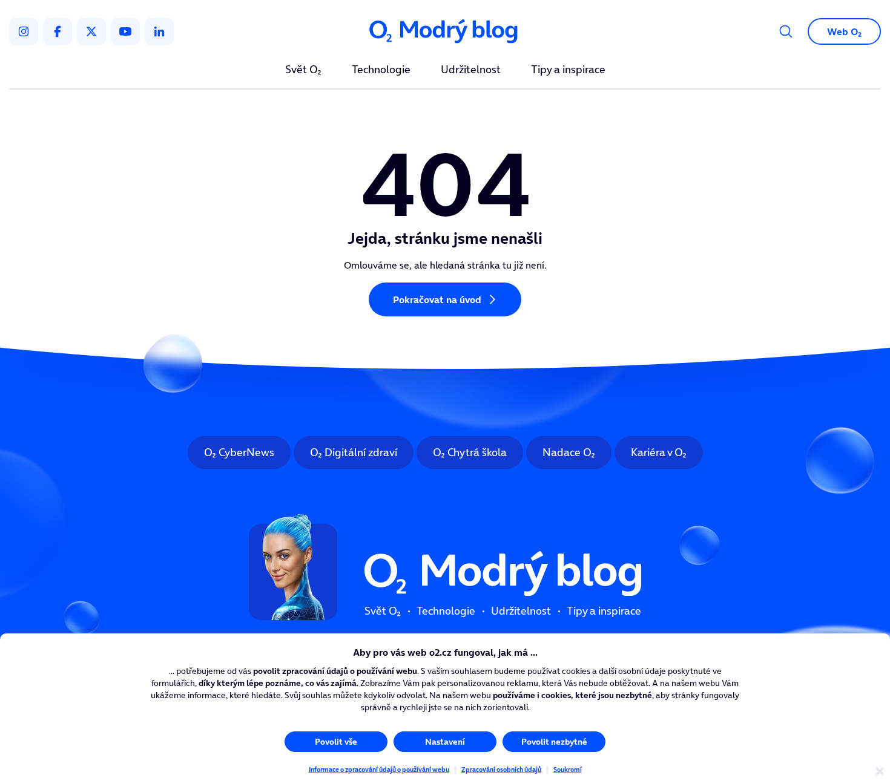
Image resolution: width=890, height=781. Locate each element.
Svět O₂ (303, 70)
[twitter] (91, 31)
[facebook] (57, 31)
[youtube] (125, 31)
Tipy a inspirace (568, 70)
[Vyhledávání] (786, 31)
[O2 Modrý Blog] (445, 31)
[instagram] (23, 31)
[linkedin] (159, 31)
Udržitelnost (471, 70)
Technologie (381, 70)
